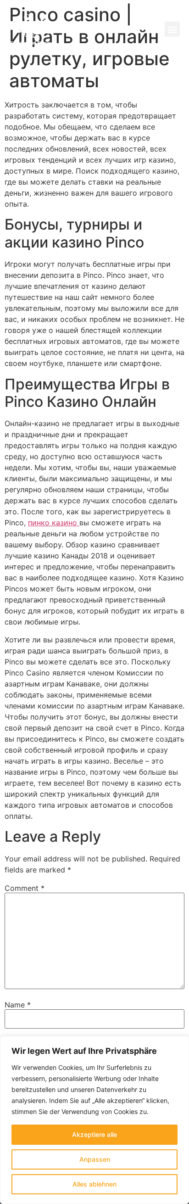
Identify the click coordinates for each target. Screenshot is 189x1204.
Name (18, 1004)
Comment (24, 888)
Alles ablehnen (94, 1184)
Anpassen (94, 1159)
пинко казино (53, 522)
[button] (172, 29)
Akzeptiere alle (94, 1134)
